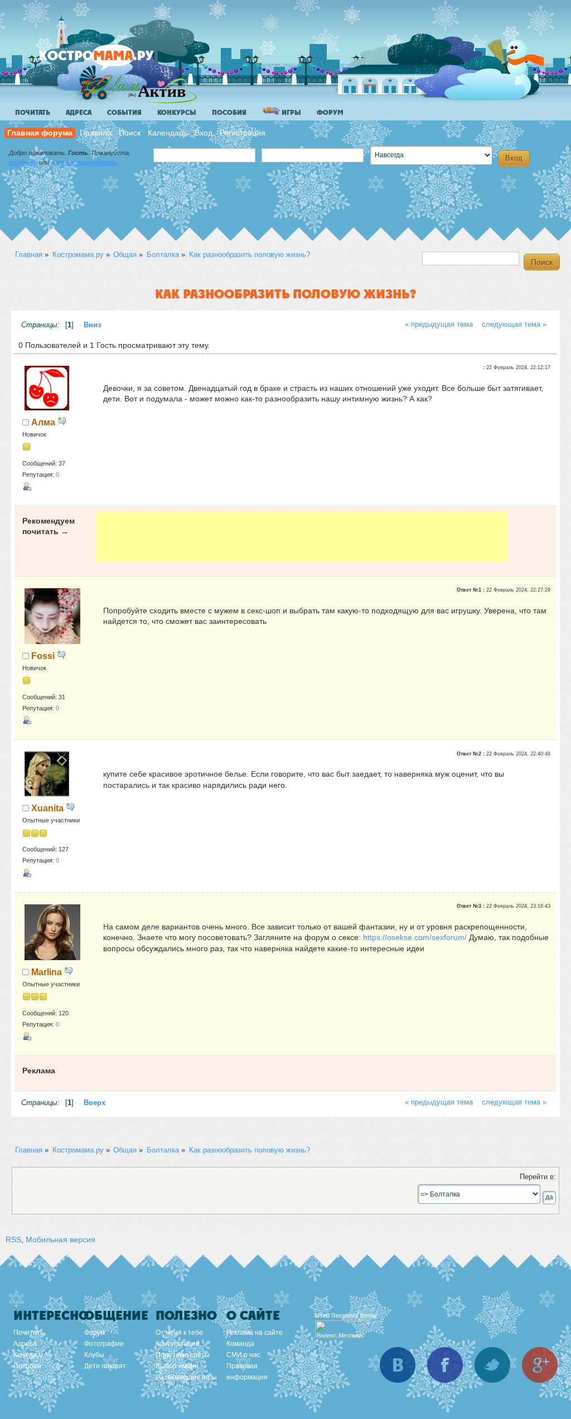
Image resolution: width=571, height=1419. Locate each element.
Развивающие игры (186, 1377)
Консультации (178, 1344)
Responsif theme (354, 1315)
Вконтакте (397, 1365)
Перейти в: (538, 1177)
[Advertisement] (301, 537)
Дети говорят (105, 1366)
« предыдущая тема (439, 324)
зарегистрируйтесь (83, 162)
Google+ (540, 1365)
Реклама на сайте (254, 1332)
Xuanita (47, 808)
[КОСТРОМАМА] (115, 61)
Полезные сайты (183, 1355)
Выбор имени (177, 1366)
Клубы (94, 1355)
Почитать (32, 113)
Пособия (229, 113)
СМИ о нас (243, 1355)
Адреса (78, 113)
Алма (43, 422)
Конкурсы (176, 113)
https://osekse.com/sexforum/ (415, 937)
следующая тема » (514, 324)
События (124, 113)
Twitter (492, 1365)
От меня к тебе (179, 1332)
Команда (240, 1344)
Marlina (46, 972)
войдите (23, 162)
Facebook (445, 1365)
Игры (290, 113)
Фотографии (104, 1344)
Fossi (43, 656)
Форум (330, 113)
